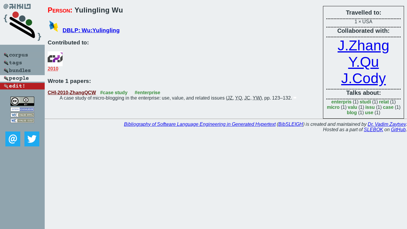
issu (370, 107)
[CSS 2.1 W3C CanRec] (22, 127)
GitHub (398, 129)
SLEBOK (373, 129)
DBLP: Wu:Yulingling (91, 30)
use (369, 112)
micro (333, 107)
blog (352, 112)
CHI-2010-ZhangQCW (72, 92)
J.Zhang (363, 45)
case (388, 107)
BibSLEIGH (290, 124)
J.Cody (363, 78)
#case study (114, 92)
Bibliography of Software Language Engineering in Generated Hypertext (200, 124)
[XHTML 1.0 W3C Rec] (22, 115)
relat (384, 101)
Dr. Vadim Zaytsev (387, 124)
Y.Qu (363, 62)
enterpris (341, 101)
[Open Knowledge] (22, 109)
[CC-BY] (22, 104)
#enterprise (147, 92)
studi (365, 101)
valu (352, 107)
